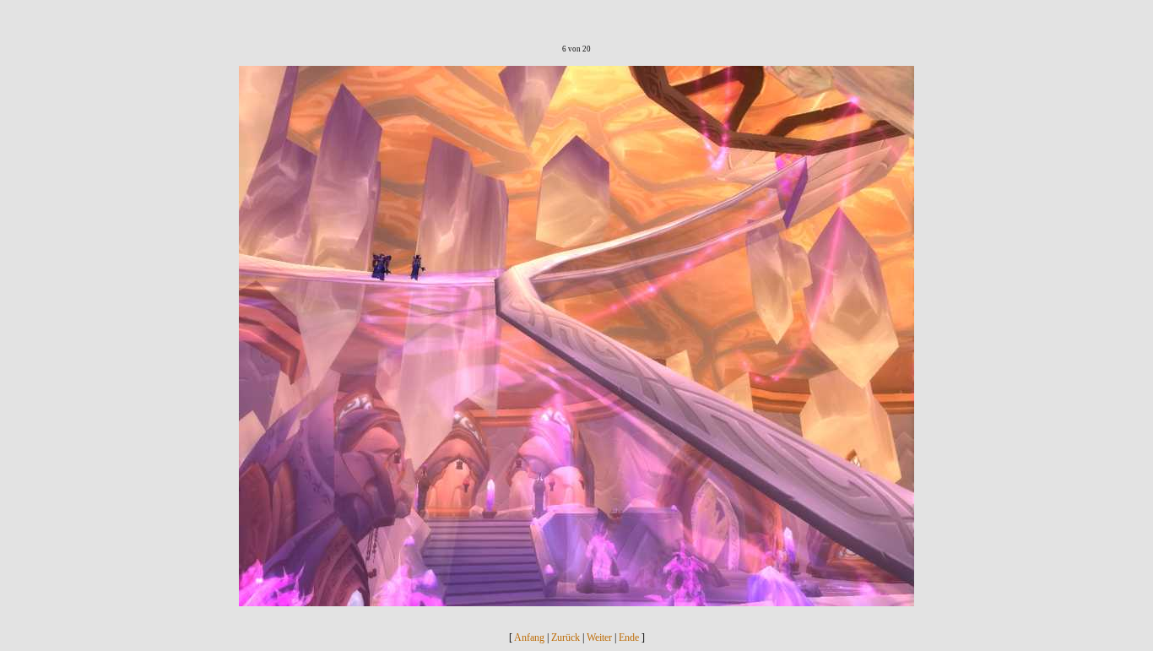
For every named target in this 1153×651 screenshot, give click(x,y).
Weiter (599, 637)
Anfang (529, 637)
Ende (629, 637)
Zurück (565, 637)
